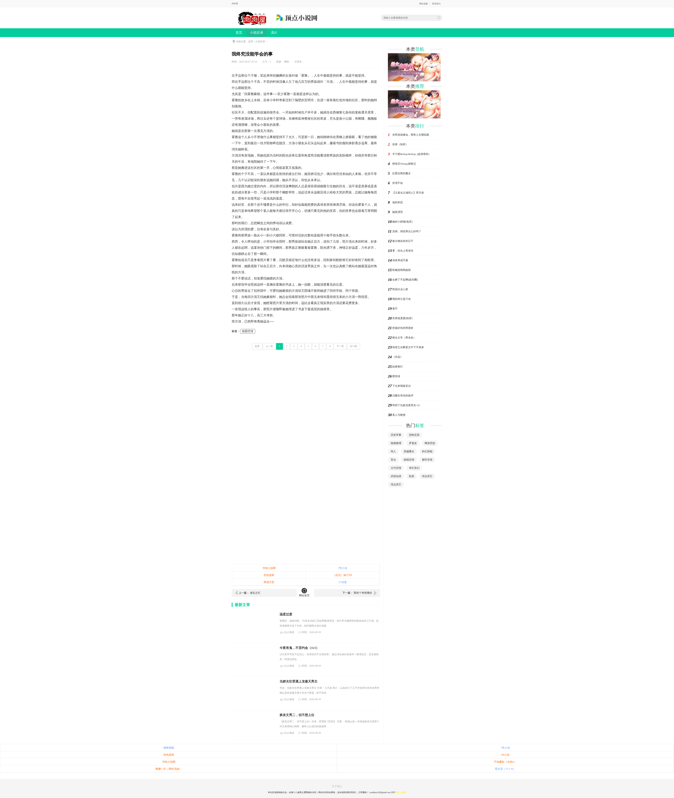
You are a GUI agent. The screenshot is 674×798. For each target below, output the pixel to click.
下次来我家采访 (401, 386)
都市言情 (427, 459)
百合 (393, 459)
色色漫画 (269, 575)
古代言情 (396, 468)
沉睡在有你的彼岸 (402, 395)
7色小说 (342, 568)
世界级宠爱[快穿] (402, 318)
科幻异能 (427, 451)
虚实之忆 (255, 592)
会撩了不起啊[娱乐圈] (405, 279)
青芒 (395, 308)
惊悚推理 (396, 443)
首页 (239, 32)
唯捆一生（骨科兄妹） (169, 768)
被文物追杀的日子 (402, 241)
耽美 (411, 476)
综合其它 (427, 476)
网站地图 (423, 3)
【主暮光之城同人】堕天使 (408, 192)
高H (274, 32)
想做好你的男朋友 (402, 328)
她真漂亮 (397, 212)
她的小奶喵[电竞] (402, 221)
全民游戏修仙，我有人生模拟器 (410, 134)
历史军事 (396, 435)
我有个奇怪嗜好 (363, 592)
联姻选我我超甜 (401, 270)
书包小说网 (269, 568)
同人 (393, 451)
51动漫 (343, 582)
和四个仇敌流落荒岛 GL (406, 405)
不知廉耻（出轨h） (505, 761)
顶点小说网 (401, 792)
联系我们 (436, 3)
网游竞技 (430, 443)
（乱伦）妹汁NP (342, 575)
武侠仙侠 (396, 476)
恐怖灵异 (414, 435)
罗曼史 (413, 443)
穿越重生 (409, 451)
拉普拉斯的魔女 (401, 173)
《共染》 (397, 357)
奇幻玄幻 (414, 468)
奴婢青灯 (397, 366)
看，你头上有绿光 (402, 250)
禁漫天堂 (269, 582)
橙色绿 (396, 376)
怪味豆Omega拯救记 (404, 163)
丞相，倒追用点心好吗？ (406, 231)
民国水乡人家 (400, 289)
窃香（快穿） (400, 144)
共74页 (353, 346)
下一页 (340, 346)
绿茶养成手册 (400, 260)
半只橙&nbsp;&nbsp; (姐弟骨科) (410, 154)
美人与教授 (398, 414)
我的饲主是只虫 (401, 299)
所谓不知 (397, 183)
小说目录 (256, 32)
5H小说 (505, 754)
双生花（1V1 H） (505, 768)
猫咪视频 (168, 747)
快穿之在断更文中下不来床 (408, 347)
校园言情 (247, 331)
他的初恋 (397, 202)
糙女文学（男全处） (404, 337)
